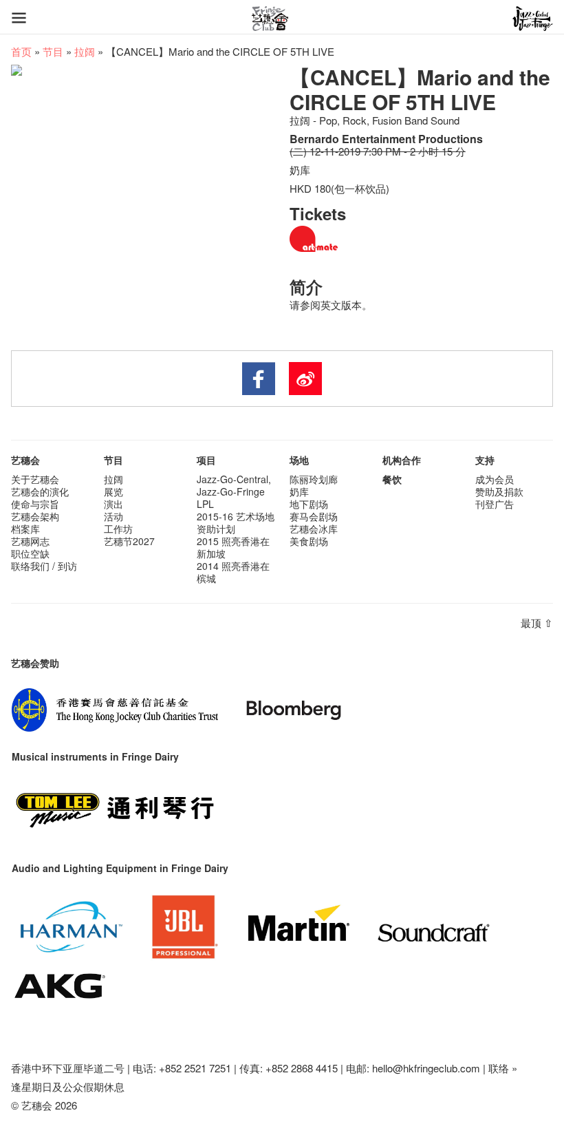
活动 (113, 516)
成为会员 (494, 479)
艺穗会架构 (35, 516)
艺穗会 (25, 460)
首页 (21, 51)
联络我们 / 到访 (44, 566)
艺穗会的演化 (40, 491)
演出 (113, 504)
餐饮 (392, 479)
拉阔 (84, 51)
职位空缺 (30, 553)
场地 (299, 460)
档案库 (25, 528)
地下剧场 (309, 504)
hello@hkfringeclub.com (426, 1068)
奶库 (299, 491)
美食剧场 (309, 541)
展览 (113, 491)
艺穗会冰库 (314, 528)
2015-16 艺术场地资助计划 (235, 522)
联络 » (502, 1068)
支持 (485, 460)
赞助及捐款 (499, 491)
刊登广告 (494, 504)
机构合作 (401, 460)
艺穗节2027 (129, 541)
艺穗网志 (30, 541)
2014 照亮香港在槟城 (233, 572)
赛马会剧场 (314, 516)
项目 (206, 460)
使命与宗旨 (35, 504)
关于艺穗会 (35, 479)
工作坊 (118, 528)
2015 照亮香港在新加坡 (233, 547)
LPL (205, 504)
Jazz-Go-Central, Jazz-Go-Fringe (234, 485)
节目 (53, 51)
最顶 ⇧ (537, 622)
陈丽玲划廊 (314, 479)
